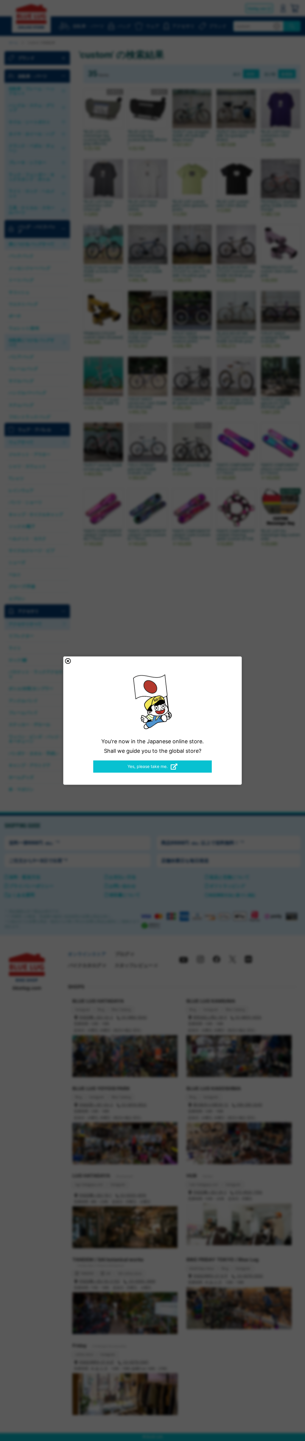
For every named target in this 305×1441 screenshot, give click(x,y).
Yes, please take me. (147, 766)
